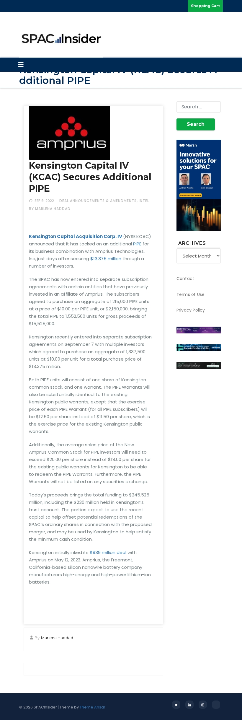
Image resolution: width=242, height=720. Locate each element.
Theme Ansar (92, 707)
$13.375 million (105, 258)
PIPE (136, 244)
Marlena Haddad (57, 637)
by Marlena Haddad (50, 208)
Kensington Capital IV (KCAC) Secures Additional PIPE (90, 177)
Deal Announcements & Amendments (98, 200)
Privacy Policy (190, 310)
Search (196, 124)
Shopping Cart (205, 6)
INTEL (144, 200)
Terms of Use (190, 294)
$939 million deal (108, 552)
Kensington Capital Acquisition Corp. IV (75, 236)
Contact (185, 278)
